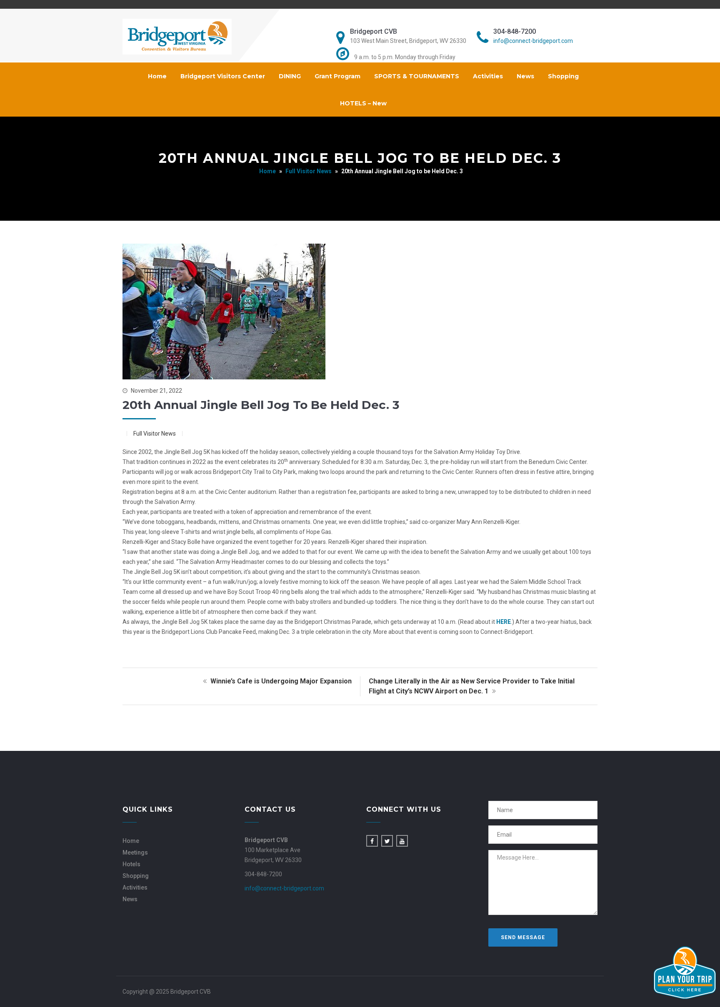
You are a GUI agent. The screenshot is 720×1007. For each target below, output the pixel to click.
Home (157, 76)
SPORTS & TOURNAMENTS (416, 76)
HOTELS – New (363, 103)
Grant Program (337, 76)
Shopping (563, 76)
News (525, 76)
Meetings (135, 852)
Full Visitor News (308, 171)
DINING (290, 76)
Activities (488, 76)
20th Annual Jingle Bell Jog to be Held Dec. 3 (260, 405)
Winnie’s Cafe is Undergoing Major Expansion (280, 681)
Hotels (131, 864)
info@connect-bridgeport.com (533, 40)
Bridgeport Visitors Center (222, 76)
